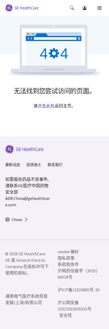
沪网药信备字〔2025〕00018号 (78, 274)
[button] (72, 8)
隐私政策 (66, 258)
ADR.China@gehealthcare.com (27, 201)
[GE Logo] (21, 8)
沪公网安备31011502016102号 (75, 306)
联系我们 (55, 164)
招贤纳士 (33, 164)
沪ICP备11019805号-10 (78, 289)
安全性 (65, 315)
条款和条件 (68, 264)
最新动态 (12, 164)
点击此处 (46, 105)
